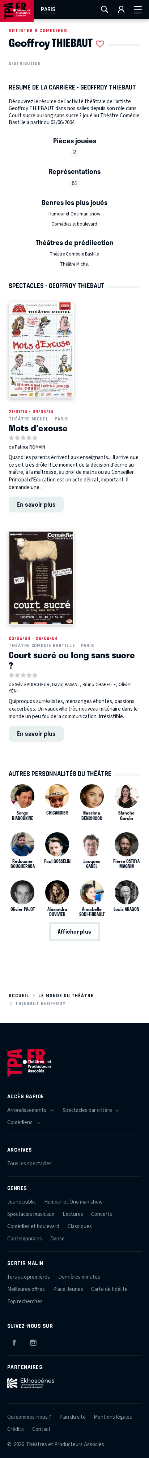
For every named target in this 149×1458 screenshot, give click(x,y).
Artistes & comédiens (38, 30)
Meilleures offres (26, 1289)
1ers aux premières (28, 1277)
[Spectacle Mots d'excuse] (41, 350)
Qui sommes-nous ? (29, 1417)
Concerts (101, 1214)
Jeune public (21, 1202)
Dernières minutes (79, 1277)
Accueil (19, 995)
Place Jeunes (68, 1289)
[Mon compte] (121, 9)
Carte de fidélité (109, 1289)
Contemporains (24, 1239)
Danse (57, 1239)
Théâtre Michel (74, 264)
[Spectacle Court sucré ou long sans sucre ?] (41, 577)
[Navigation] (137, 9)
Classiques (80, 1226)
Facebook (14, 1341)
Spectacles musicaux (30, 1214)
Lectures (73, 1214)
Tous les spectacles (29, 1163)
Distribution (25, 63)
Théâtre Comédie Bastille (74, 254)
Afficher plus (74, 931)
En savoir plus (36, 504)
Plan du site (72, 1417)
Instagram (33, 1341)
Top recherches (25, 1301)
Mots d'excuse (38, 428)
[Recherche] (104, 9)
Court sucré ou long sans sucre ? (72, 660)
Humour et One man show (74, 214)
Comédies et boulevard (74, 224)
